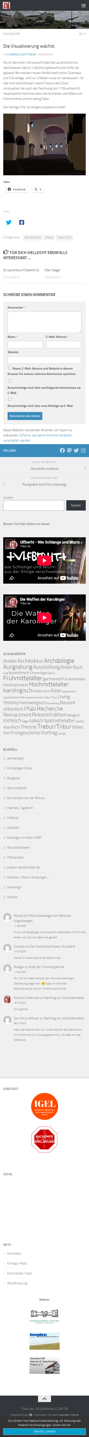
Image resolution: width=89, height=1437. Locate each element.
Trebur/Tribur (64, 237)
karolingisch (17, 690)
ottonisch (13, 709)
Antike (10, 661)
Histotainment (15, 684)
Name (12, 337)
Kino (47, 691)
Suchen (8, 498)
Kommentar (16, 307)
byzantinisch (19, 673)
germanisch (53, 678)
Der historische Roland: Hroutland (52, 946)
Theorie (49, 237)
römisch (12, 720)
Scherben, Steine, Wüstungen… (28, 877)
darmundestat (16, 788)
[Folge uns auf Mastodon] (69, 450)
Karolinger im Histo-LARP (24, 838)
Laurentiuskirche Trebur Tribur (41, 697)
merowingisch (32, 702)
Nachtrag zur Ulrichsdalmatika (64, 998)
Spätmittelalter (59, 721)
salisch (36, 721)
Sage (25, 721)
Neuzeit (68, 702)
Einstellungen (45, 1431)
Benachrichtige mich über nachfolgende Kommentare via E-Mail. (44, 390)
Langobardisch (69, 691)
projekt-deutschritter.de (23, 867)
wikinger (62, 733)
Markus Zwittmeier (23, 54)
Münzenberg (52, 703)
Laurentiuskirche (13, 697)
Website (13, 352)
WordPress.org (17, 1283)
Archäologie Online (19, 768)
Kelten (38, 691)
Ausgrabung (17, 666)
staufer (80, 721)
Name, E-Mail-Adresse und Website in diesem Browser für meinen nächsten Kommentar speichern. (42, 371)
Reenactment (17, 715)
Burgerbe (13, 778)
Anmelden (14, 1253)
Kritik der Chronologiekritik (46, 967)
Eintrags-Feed (17, 1263)
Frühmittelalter (22, 678)
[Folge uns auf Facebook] (62, 450)
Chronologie (38, 673)
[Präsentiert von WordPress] (30, 1414)
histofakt (13, 828)
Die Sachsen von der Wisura (25, 798)
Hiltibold (12, 818)
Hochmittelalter (48, 684)
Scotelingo (14, 887)
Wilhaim (12, 897)
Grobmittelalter (75, 679)
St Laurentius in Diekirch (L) (21, 270)
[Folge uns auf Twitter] (76, 450)
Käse (56, 691)
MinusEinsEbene (18, 847)
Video (77, 727)
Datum (51, 673)
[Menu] (83, 5)
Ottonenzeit (15, 857)
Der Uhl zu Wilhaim (26, 1018)
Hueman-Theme (69, 1415)
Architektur (30, 660)
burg (5, 673)
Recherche (50, 708)
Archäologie (59, 660)
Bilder (66, 667)
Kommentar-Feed (19, 1273)
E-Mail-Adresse (57, 337)
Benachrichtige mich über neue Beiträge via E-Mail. (40, 406)
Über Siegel (52, 270)
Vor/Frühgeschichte (21, 732)
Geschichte (11, 34)
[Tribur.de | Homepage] (8, 5)
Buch (78, 667)
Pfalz (30, 708)
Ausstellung (46, 667)
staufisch (11, 727)
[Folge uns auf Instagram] (83, 450)
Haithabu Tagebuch (20, 808)
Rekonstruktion (33, 237)
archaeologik (15, 758)
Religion (73, 715)
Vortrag (49, 733)
